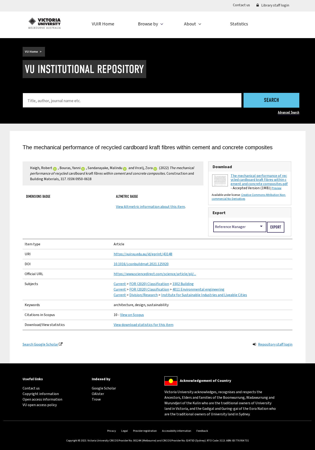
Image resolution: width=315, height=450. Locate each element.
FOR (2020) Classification (149, 283)
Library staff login (275, 5)
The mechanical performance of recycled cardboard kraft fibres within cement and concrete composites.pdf (259, 179)
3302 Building (183, 283)
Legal (124, 431)
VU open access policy (40, 404)
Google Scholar (104, 388)
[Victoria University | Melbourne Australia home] (44, 23)
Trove (96, 399)
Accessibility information (176, 431)
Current (120, 283)
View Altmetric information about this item (150, 206)
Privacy (111, 431)
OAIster (98, 393)
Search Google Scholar (40, 344)
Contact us (243, 5)
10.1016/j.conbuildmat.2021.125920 (141, 264)
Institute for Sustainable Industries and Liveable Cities (204, 295)
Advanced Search (288, 112)
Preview (276, 188)
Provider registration (145, 431)
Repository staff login (275, 344)
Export (219, 213)
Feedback (202, 431)
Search (271, 100)
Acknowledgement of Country (205, 380)
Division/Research (143, 295)
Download (222, 167)
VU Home (31, 51)
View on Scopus (132, 314)
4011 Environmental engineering (198, 289)
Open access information (42, 399)
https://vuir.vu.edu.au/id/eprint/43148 (143, 254)
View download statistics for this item (143, 324)
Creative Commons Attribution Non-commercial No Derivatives (249, 197)
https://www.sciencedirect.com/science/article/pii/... (155, 274)
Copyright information (41, 393)
